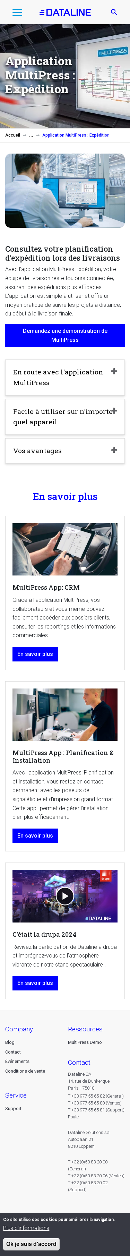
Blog (10, 1042)
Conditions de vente (25, 1071)
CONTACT (79, 1062)
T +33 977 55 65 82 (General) (96, 1096)
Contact (13, 1052)
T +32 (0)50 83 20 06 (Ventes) (96, 1175)
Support (13, 1108)
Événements (17, 1061)
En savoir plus (35, 654)
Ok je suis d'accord (31, 1244)
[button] (17, 14)
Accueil (12, 135)
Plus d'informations (26, 1228)
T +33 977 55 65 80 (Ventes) (95, 1103)
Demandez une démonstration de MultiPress (65, 335)
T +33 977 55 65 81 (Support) (96, 1109)
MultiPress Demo (85, 1042)
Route (73, 1116)
